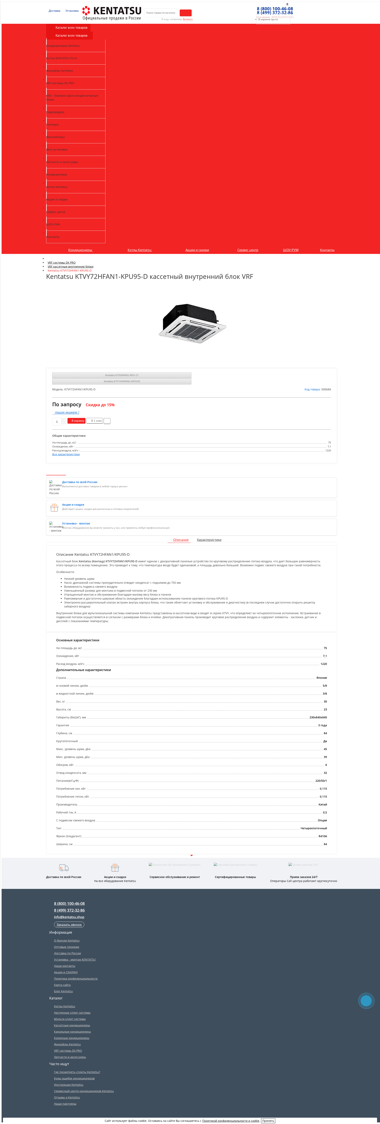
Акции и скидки (197, 250)
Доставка (54, 10)
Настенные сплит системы (72, 1012)
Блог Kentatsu (63, 991)
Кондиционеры (80, 250)
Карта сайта (62, 985)
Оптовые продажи (66, 947)
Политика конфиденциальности (76, 978)
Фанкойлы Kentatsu (67, 1044)
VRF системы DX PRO (68, 1050)
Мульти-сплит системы (70, 1019)
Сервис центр (247, 250)
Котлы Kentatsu (140, 250)
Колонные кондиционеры (71, 1038)
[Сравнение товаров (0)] (248, 9)
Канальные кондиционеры (72, 1031)
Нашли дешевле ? (66, 412)
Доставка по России (67, 953)
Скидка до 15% (100, 404)
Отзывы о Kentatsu (67, 1097)
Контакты (327, 250)
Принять (268, 1121)
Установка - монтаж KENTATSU (75, 959)
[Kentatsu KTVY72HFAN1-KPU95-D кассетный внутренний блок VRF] (191, 322)
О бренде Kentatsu (67, 940)
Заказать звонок (69, 924)
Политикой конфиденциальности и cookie (230, 1121)
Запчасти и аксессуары (70, 1057)
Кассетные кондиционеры (72, 1025)
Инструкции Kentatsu (68, 1085)
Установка (72, 10)
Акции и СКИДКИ (66, 972)
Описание (181, 540)
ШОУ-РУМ (290, 250)
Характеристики (209, 540)
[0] (255, 9)
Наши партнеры (65, 1104)
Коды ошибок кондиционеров (74, 1078)
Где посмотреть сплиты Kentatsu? (77, 1072)
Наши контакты (64, 966)
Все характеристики (66, 454)
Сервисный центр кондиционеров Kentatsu (84, 1091)
